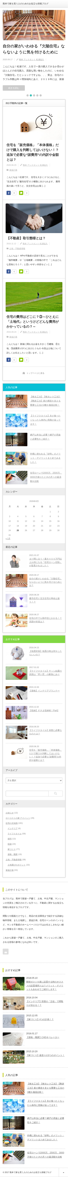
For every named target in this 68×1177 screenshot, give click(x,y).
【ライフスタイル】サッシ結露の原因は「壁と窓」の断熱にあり (45, 673)
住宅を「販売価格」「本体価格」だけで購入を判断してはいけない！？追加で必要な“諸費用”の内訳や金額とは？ (33, 152)
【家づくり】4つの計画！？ (40, 1019)
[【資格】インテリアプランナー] (16, 693)
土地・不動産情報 (17, 248)
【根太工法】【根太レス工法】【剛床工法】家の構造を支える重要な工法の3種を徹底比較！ (45, 400)
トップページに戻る (35, 373)
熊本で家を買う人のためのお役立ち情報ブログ (25, 3)
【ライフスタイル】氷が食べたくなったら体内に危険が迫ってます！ (45, 419)
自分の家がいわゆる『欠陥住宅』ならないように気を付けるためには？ (34, 52)
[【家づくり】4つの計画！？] (13, 1021)
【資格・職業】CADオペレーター (42, 1037)
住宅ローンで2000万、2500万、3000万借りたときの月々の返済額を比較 (46, 477)
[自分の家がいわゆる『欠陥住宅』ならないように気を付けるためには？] (34, 25)
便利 (10, 839)
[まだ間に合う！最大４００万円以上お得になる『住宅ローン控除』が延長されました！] (16, 561)
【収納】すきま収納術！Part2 (43, 710)
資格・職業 (13, 854)
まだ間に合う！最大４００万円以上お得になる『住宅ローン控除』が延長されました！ (45, 562)
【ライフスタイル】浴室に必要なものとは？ (45, 732)
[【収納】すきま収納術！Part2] (16, 712)
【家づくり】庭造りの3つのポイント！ (45, 1055)
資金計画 (13, 170)
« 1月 (8, 538)
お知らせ (10, 813)
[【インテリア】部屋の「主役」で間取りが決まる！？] (13, 1003)
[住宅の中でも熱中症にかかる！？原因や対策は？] (16, 620)
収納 (10, 844)
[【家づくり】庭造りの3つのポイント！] (13, 1057)
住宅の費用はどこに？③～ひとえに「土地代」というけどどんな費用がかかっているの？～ (33, 321)
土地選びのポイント (17, 865)
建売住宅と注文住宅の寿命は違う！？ (44, 600)
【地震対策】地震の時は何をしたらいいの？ (45, 653)
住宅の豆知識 (12, 823)
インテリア (13, 828)
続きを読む (13, 88)
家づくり (12, 849)
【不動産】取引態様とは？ (26, 238)
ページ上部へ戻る (63, 1172)
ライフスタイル (15, 834)
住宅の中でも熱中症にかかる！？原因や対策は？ (45, 620)
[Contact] (6, 951)
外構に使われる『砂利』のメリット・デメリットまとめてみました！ (45, 458)
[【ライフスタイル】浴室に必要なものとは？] (16, 732)
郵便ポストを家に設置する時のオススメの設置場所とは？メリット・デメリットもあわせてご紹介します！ (44, 986)
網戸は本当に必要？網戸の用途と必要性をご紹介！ (45, 437)
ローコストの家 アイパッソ (18, 818)
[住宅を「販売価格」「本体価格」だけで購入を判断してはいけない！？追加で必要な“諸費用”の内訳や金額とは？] (16, 752)
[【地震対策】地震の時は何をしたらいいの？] (16, 653)
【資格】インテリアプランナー (44, 690)
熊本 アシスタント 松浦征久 (31, 59)
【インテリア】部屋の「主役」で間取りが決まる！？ (44, 1003)
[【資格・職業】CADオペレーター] (13, 1039)
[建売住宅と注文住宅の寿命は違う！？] (16, 600)
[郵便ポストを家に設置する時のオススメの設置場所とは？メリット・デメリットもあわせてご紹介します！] (13, 983)
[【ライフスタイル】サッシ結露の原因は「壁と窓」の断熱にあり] (16, 673)
